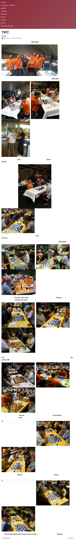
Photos (3, 17)
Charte (3, 23)
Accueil (3, 2)
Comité (3, 20)
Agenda (3, 8)
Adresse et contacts (8, 5)
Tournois (4, 11)
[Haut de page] (73, 538)
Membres (4, 14)
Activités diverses (7, 26)
